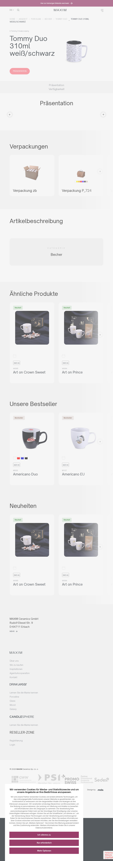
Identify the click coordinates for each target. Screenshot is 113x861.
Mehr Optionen (44, 850)
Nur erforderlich (44, 843)
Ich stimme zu (44, 835)
